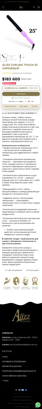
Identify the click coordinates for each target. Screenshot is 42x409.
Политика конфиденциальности (22, 400)
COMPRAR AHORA (21, 94)
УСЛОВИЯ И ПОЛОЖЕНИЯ (14, 362)
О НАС (5, 357)
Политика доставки (30, 403)
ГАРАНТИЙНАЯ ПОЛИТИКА (14, 376)
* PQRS (5, 381)
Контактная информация (22, 406)
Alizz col (24, 394)
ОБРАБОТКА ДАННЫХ (12, 366)
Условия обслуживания (15, 403)
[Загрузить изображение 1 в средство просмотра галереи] (4, 58)
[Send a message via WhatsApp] (38, 405)
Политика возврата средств (22, 396)
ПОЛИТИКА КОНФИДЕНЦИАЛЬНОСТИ (19, 371)
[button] (3, 7)
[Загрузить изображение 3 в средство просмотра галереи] (21, 58)
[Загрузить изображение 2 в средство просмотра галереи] (13, 58)
